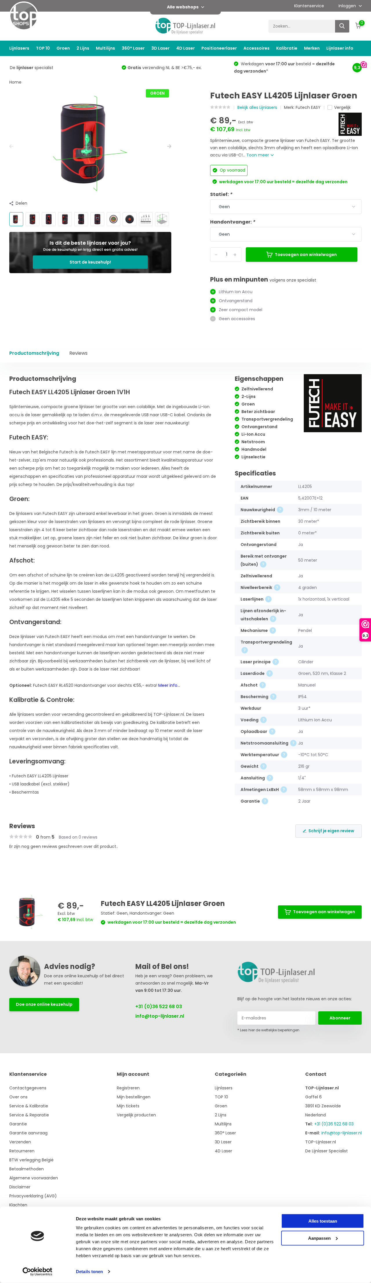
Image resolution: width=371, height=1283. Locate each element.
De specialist (31, 68)
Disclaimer (19, 1187)
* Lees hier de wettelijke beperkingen (268, 1030)
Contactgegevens (27, 1088)
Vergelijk (342, 107)
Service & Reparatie (29, 1115)
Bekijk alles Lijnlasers (257, 107)
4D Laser (185, 48)
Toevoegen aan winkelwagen (306, 254)
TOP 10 (43, 48)
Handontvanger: (232, 222)
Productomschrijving (34, 353)
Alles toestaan (322, 1221)
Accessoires (256, 48)
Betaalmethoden (26, 1169)
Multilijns (105, 48)
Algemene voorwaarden (33, 1178)
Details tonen (89, 1271)
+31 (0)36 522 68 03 (158, 1006)
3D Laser (160, 48)
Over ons (18, 1097)
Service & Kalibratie (28, 1106)
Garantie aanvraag (28, 1133)
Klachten (18, 1205)
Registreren (128, 1088)
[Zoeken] (342, 26)
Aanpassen (319, 1237)
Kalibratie (286, 48)
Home (15, 82)
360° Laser (133, 48)
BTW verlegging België (31, 1160)
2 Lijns (83, 48)
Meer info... (169, 685)
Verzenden (20, 1142)
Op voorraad (232, 170)
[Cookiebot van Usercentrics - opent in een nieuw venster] (37, 1271)
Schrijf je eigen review (331, 831)
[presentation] (11, 146)
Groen (63, 48)
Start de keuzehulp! (90, 262)
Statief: (221, 194)
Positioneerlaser (219, 48)
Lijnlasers (19, 48)
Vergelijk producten (136, 1115)
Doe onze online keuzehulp (44, 1004)
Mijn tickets (128, 1106)
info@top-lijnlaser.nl (159, 1016)
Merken (312, 48)
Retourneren (21, 1151)
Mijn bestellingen (133, 1097)
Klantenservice (309, 6)
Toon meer (258, 155)
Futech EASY (308, 107)
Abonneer (340, 1018)
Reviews (78, 353)
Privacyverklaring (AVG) (33, 1196)
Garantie (18, 1124)
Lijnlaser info (339, 48)
